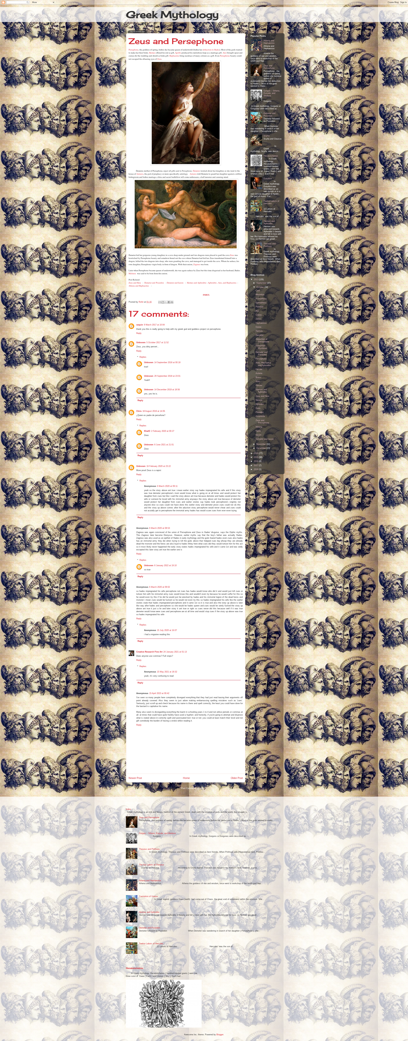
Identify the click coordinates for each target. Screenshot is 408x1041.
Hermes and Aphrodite (196, 282)
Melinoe (132, 273)
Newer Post (135, 778)
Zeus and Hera (135, 282)
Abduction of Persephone (262, 340)
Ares (224, 52)
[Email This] (159, 302)
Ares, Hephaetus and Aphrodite (263, 364)
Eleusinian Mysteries (261, 346)
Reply (139, 333)
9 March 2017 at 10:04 (154, 325)
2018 (256, 469)
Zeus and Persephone (269, 66)
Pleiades (260, 412)
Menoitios (260, 294)
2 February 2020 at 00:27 (162, 431)
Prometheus (261, 299)
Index (128, 809)
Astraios (139, 173)
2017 (256, 465)
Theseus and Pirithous (270, 244)
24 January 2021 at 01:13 (175, 652)
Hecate (259, 369)
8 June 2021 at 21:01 (164, 444)
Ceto (258, 290)
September (261, 283)
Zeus (159, 58)
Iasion (258, 435)
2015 (256, 457)
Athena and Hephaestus (139, 285)
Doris (258, 408)
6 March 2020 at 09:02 (159, 587)
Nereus (259, 400)
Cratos (259, 315)
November (261, 444)
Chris (139, 411)
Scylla (266, 136)
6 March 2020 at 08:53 (159, 528)
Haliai (258, 431)
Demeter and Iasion (175, 282)
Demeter (196, 170)
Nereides (260, 404)
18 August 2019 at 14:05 (153, 411)
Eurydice (268, 178)
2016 (256, 461)
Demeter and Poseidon (154, 282)
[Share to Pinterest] (172, 302)
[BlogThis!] (162, 302)
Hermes (152, 52)
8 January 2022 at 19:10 (165, 565)
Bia (257, 311)
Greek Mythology (172, 14)
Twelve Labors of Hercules (271, 202)
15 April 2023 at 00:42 (159, 693)
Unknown (141, 342)
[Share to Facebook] (169, 302)
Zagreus (196, 264)
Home (186, 778)
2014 (256, 453)
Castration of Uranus (148, 896)
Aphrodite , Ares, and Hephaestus (222, 282)
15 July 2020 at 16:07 (167, 630)
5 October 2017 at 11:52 (157, 342)
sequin (139, 325)
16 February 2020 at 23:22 (158, 466)
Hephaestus (174, 55)
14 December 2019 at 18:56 (167, 389)
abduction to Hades (211, 49)
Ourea (258, 327)
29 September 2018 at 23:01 (167, 376)
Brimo (258, 377)
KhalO (147, 431)
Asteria (259, 373)
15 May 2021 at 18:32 (167, 672)
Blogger (219, 1034)
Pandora (259, 307)
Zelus (258, 319)
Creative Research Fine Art (149, 652)
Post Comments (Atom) (192, 788)
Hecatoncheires (271, 156)
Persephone (133, 49)
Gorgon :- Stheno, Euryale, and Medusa (272, 93)
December (261, 448)
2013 (256, 279)
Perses (259, 385)
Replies (142, 357)
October (260, 287)
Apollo (178, 52)
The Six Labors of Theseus (151, 865)
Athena (259, 427)
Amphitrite (260, 416)
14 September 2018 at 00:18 (167, 362)
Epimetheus (261, 303)
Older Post (237, 778)
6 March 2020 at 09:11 (167, 486)
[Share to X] (166, 302)
